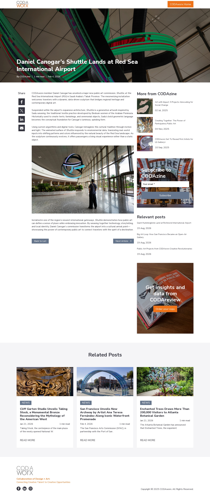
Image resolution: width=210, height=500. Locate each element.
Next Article (122, 241)
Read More (27, 440)
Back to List (40, 241)
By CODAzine (23, 76)
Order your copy (165, 309)
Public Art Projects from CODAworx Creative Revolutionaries (164, 248)
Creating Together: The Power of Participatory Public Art (170, 122)
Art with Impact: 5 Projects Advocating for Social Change (174, 103)
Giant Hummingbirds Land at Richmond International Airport (164, 223)
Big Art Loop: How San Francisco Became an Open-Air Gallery (162, 236)
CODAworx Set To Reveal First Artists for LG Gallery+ (174, 141)
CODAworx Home (180, 4)
